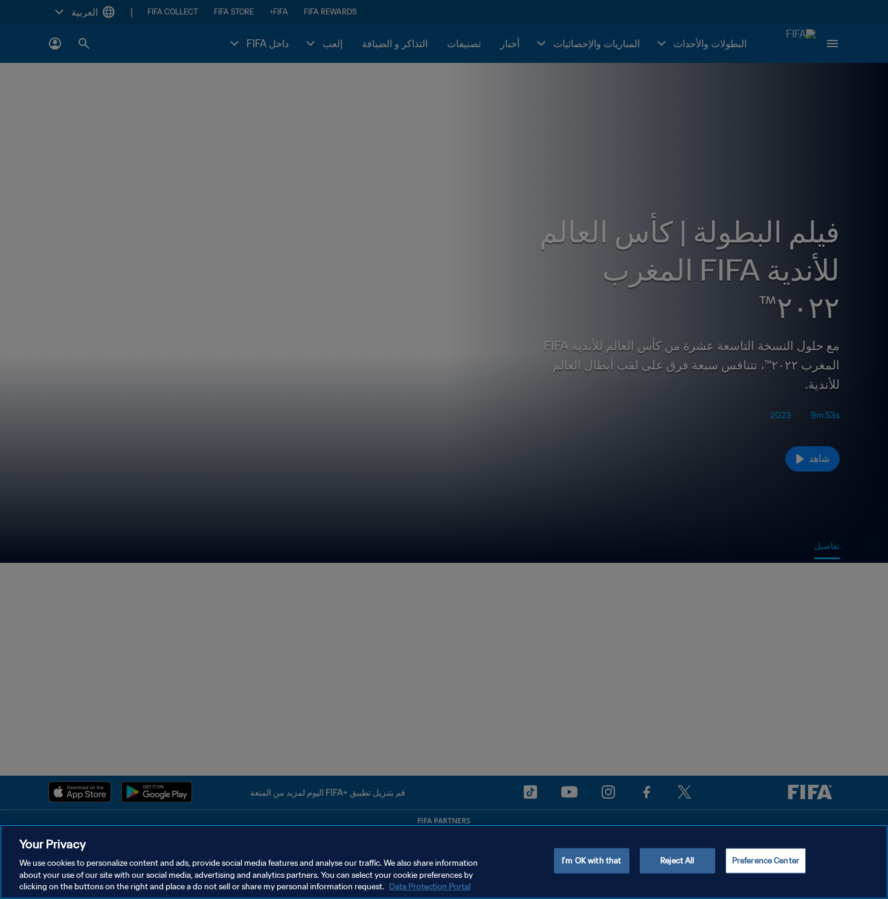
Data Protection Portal (430, 886)
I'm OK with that (591, 860)
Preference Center (765, 860)
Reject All (677, 860)
